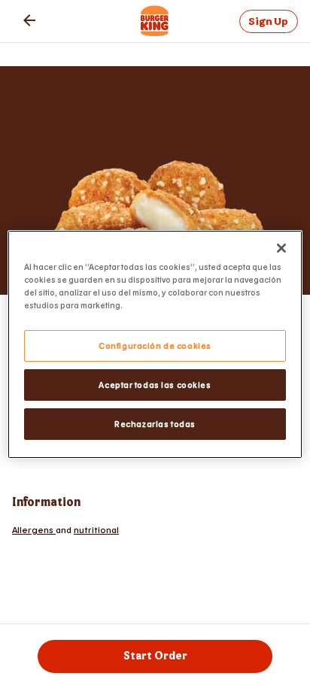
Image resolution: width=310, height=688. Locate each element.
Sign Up (268, 21)
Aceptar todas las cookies (155, 384)
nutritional (96, 529)
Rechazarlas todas (155, 424)
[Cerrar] (281, 247)
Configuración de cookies (155, 345)
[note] (155, 529)
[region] (155, 343)
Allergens (34, 529)
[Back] (29, 20)
